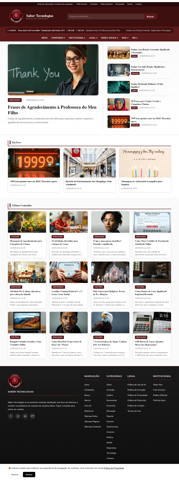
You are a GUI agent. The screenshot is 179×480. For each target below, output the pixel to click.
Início (44, 38)
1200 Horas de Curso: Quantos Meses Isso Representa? (149, 343)
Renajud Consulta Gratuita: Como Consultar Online (26, 343)
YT (32, 416)
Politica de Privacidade (138, 395)
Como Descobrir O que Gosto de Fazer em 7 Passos (67, 343)
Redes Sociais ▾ (109, 38)
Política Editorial (106, 4)
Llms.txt (87, 406)
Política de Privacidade (114, 468)
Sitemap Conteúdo (92, 427)
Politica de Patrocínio (137, 400)
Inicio (86, 385)
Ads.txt (87, 400)
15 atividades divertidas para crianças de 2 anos (65, 242)
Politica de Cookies (136, 406)
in (25, 416)
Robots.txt (88, 411)
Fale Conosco (159, 390)
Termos (130, 4)
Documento (112, 400)
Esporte (110, 416)
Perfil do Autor (81, 4)
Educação (15, 100)
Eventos (110, 421)
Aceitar (29, 474)
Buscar (150, 16)
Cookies (138, 4)
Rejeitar (15, 474)
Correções (94, 4)
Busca (87, 395)
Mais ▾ (125, 38)
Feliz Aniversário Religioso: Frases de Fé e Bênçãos (109, 293)
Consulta (110, 390)
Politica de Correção (136, 390)
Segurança (58, 287)
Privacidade (119, 4)
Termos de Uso (134, 411)
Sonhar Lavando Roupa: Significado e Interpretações (148, 68)
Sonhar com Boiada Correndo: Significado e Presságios (147, 30)
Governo (110, 432)
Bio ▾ (134, 38)
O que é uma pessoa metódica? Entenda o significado (107, 242)
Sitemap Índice (91, 416)
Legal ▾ (93, 38)
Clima (109, 385)
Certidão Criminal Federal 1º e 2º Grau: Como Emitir (67, 293)
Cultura (134, 56)
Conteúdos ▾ (58, 38)
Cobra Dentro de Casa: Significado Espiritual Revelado (151, 293)
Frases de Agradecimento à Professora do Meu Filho (97, 30)
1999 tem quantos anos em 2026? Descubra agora (151, 120)
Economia (111, 406)
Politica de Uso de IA (137, 385)
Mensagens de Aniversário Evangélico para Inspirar (141, 183)
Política (15, 337)
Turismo (110, 458)
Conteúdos (89, 390)
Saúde (109, 442)
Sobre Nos (157, 385)
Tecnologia (111, 453)
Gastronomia (112, 427)
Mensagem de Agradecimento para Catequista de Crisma (26, 242)
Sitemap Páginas (91, 421)
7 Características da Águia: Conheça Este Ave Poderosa (110, 343)
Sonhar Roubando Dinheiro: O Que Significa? (147, 85)
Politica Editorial (160, 395)
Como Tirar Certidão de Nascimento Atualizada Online (152, 242)
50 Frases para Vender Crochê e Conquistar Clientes (146, 103)
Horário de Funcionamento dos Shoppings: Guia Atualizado (89, 183)
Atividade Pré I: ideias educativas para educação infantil (25, 293)
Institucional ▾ (77, 38)
